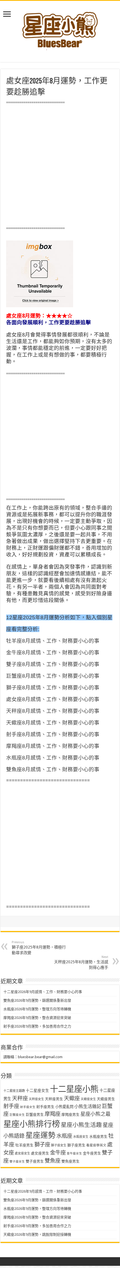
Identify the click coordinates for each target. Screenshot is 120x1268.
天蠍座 (72, 1098)
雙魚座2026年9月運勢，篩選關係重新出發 (37, 1000)
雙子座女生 (17, 1161)
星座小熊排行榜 (31, 1124)
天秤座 (20, 1098)
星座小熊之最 (95, 1114)
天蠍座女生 (88, 1099)
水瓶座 (64, 1136)
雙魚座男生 (70, 1161)
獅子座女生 (58, 1145)
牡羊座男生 (24, 1145)
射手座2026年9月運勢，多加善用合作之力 (37, 1026)
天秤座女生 (36, 1099)
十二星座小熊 (74, 1089)
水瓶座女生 (80, 1137)
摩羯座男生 (70, 1114)
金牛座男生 (92, 1153)
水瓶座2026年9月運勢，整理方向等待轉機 (37, 1009)
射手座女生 (27, 1107)
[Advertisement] (60, 165)
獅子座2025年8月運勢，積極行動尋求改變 (39, 947)
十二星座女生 (37, 1090)
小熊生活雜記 (87, 1106)
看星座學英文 (96, 1145)
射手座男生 (45, 1107)
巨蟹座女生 (17, 1115)
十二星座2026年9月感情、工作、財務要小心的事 (42, 992)
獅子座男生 (76, 1145)
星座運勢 (40, 1135)
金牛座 (58, 1152)
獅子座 (42, 1144)
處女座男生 (40, 1153)
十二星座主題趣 (14, 1091)
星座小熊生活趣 (81, 1125)
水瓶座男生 (98, 1136)
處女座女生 (22, 1153)
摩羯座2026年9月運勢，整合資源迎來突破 (37, 1018)
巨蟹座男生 (35, 1114)
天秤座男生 (54, 1099)
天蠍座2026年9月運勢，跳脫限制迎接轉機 (37, 1234)
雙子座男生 (35, 1161)
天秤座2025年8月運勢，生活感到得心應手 (81, 962)
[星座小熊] (60, 27)
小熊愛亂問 (64, 1107)
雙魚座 (53, 1161)
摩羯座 (53, 1114)
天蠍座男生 (106, 1099)
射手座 (11, 1106)
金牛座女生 (74, 1153)
